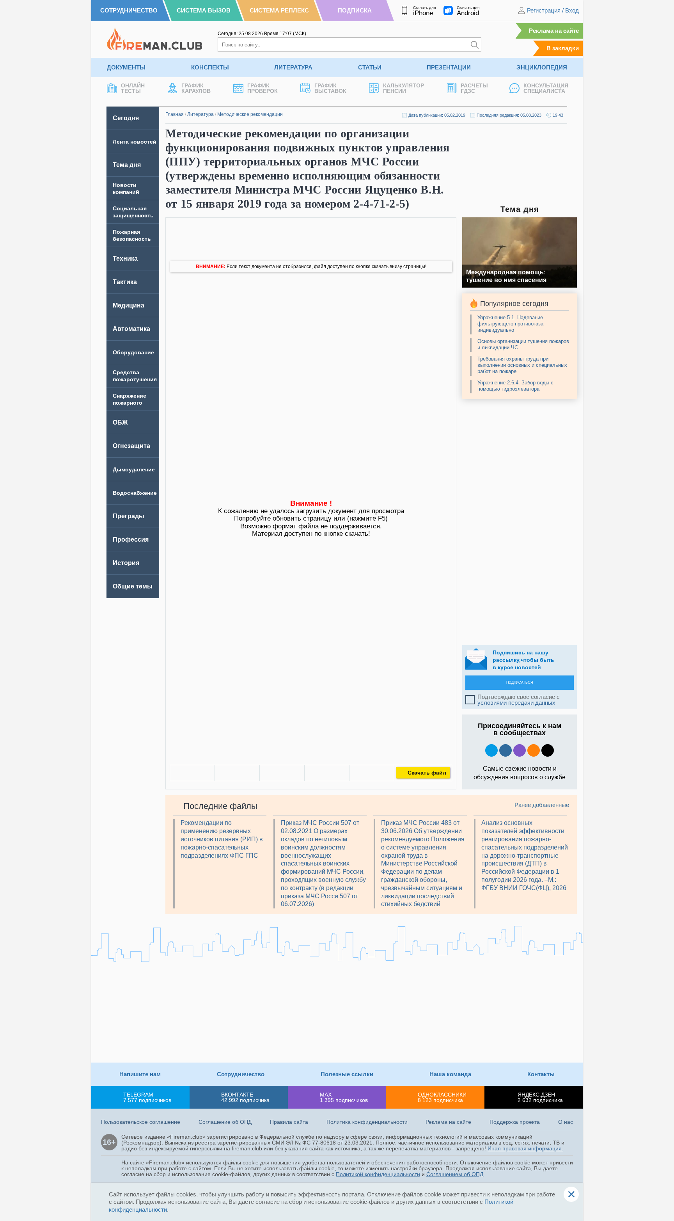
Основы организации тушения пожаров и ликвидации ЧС (523, 344)
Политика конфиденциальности (367, 1122)
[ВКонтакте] (192, 773)
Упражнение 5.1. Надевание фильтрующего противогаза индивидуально (510, 324)
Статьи (369, 67)
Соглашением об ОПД (454, 1174)
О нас (565, 1122)
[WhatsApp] (282, 773)
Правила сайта (289, 1122)
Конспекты (210, 67)
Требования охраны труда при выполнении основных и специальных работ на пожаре (522, 365)
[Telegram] (327, 773)
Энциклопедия (541, 67)
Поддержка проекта (515, 1122)
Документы (126, 67)
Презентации (449, 67)
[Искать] (474, 45)
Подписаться (519, 682)
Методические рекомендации (250, 114)
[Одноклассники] (237, 773)
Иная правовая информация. (525, 1148)
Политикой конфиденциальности (378, 1174)
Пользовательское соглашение (140, 1122)
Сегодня (126, 118)
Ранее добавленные (541, 805)
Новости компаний (126, 188)
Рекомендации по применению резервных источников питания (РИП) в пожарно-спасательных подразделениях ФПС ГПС (222, 838)
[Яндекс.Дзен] (547, 750)
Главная (174, 114)
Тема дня (127, 165)
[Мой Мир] (371, 773)
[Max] (519, 750)
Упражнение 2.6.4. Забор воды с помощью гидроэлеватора (515, 386)
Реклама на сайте (554, 30)
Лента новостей (134, 142)
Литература (293, 67)
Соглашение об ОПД (225, 1122)
